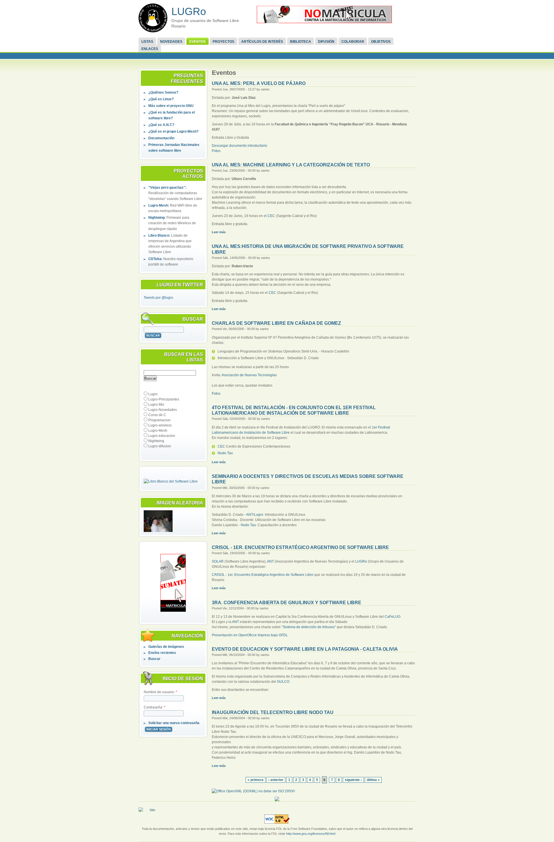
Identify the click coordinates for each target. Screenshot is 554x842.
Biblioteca (300, 42)
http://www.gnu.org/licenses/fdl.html (310, 833)
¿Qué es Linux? (161, 99)
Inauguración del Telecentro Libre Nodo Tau (273, 712)
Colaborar (352, 42)
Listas (147, 42)
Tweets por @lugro (158, 298)
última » (373, 780)
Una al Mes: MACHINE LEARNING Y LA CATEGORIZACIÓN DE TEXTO (291, 164)
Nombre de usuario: (160, 692)
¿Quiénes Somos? (163, 92)
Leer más (219, 232)
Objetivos (381, 42)
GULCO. (283, 682)
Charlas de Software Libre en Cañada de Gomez (276, 323)
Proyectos (223, 42)
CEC (271, 216)
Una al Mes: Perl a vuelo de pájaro (259, 83)
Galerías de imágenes (166, 647)
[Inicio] (152, 17)
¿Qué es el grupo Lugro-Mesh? (173, 131)
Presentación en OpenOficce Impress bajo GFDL (250, 635)
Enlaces (149, 49)
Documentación (161, 138)
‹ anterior (275, 780)
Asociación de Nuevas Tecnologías (249, 375)
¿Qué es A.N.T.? (161, 125)
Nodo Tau (225, 453)
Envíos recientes (162, 653)
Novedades (171, 42)
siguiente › (353, 780)
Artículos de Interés (262, 42)
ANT (249, 515)
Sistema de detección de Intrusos (309, 627)
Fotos (216, 151)
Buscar (154, 659)
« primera (255, 780)
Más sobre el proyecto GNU (171, 106)
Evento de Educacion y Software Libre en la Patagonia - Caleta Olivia (305, 649)
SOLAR (218, 561)
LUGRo (188, 11)
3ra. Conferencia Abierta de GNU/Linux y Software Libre (286, 602)
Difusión (326, 42)
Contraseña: (154, 707)
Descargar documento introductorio (239, 146)
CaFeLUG (392, 617)
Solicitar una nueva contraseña (173, 723)
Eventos (197, 42)
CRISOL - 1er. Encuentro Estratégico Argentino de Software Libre (300, 547)
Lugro (258, 515)
